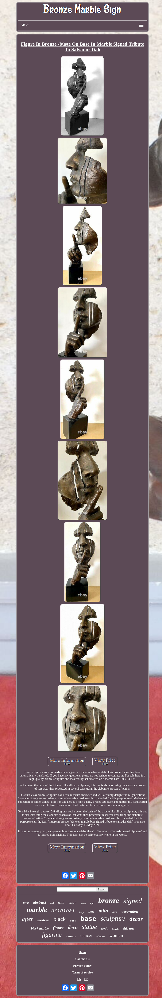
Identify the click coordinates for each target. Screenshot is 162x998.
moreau (71, 936)
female (115, 929)
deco (73, 927)
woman (116, 935)
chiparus (128, 928)
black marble (40, 928)
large (81, 912)
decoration (130, 911)
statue (89, 926)
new (91, 911)
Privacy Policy (82, 965)
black (60, 919)
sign (92, 903)
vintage (100, 936)
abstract (39, 902)
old (52, 903)
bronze (108, 900)
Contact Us (82, 959)
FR (86, 979)
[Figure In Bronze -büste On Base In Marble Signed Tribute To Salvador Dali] (82, 96)
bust (26, 903)
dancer (86, 935)
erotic (104, 928)
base (88, 918)
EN (79, 979)
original (63, 911)
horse (83, 903)
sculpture (113, 918)
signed (132, 901)
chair (73, 902)
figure (58, 928)
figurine (52, 934)
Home (82, 952)
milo (103, 910)
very (73, 920)
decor (136, 919)
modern (43, 920)
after (27, 919)
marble (37, 909)
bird (114, 911)
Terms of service (82, 972)
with (61, 903)
